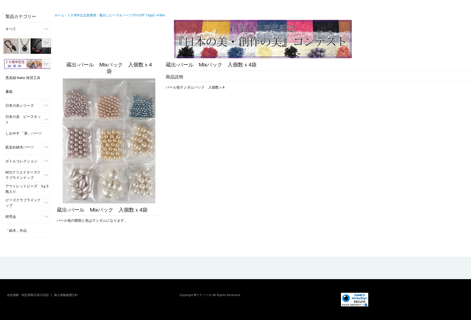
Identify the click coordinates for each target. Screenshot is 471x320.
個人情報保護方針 (66, 295)
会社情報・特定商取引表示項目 (28, 295)
